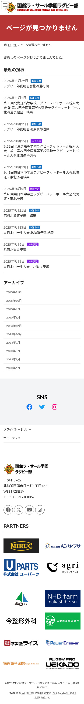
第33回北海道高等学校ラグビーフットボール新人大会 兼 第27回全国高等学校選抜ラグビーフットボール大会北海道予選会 (41, 150)
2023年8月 (13, 351)
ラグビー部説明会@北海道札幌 (26, 86)
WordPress (28, 692)
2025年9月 (13, 309)
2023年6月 (13, 367)
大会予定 (36, 141)
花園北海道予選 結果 (20, 215)
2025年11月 (14, 292)
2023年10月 (14, 334)
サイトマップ (12, 438)
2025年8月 (13, 317)
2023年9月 (13, 342)
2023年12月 (14, 326)
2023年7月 (13, 359)
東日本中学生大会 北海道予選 (26, 267)
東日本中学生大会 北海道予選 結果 (29, 232)
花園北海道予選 (15, 250)
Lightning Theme (49, 692)
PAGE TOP (77, 678)
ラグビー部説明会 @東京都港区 (26, 129)
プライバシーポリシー (18, 429)
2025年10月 (14, 300)
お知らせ (36, 80)
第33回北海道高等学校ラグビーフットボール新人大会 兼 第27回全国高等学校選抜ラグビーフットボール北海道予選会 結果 (42, 107)
